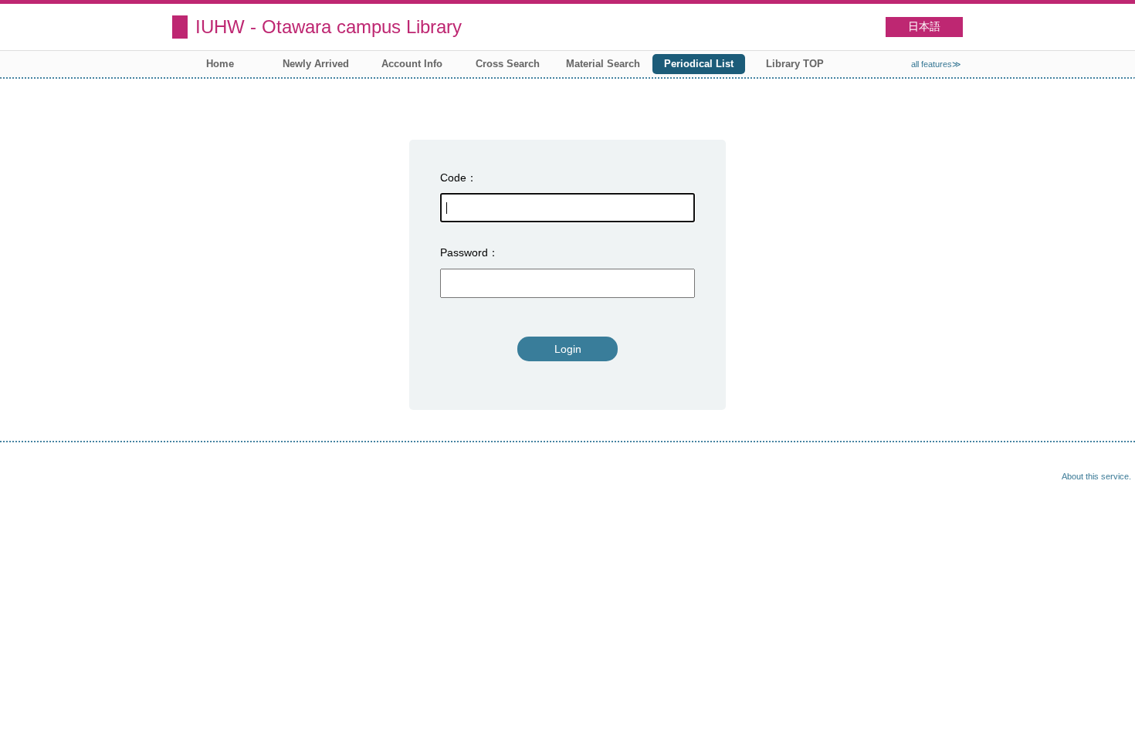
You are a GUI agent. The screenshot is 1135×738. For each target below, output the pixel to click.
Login (567, 349)
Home (220, 63)
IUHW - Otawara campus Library (328, 26)
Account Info (411, 63)
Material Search (603, 63)
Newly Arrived (316, 63)
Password (464, 252)
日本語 (924, 26)
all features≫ (936, 64)
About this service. (1096, 476)
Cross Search (508, 63)
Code (453, 177)
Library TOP (795, 63)
